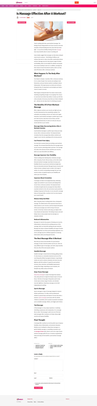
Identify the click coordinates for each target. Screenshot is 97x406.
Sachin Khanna (23, 17)
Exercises (35, 5)
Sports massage (42, 297)
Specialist (11, 5)
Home (3, 5)
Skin (7, 5)
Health (28, 17)
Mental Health (45, 5)
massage (59, 49)
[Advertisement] (24, 41)
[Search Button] (77, 2)
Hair (40, 5)
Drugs (29, 5)
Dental (21, 5)
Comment (36, 358)
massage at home (39, 331)
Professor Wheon (40, 401)
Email (35, 378)
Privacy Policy (30, 401)
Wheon (20, 401)
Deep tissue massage (39, 274)
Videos (35, 401)
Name (35, 373)
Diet (26, 5)
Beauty (16, 5)
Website (50, 378)
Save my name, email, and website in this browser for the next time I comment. (47, 384)
